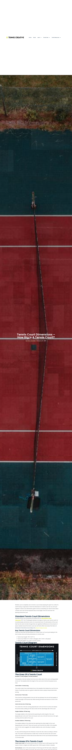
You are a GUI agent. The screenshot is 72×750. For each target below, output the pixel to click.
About (34, 37)
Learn (39, 37)
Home (30, 37)
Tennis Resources (55, 37)
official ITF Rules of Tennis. (41, 628)
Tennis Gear (45, 37)
